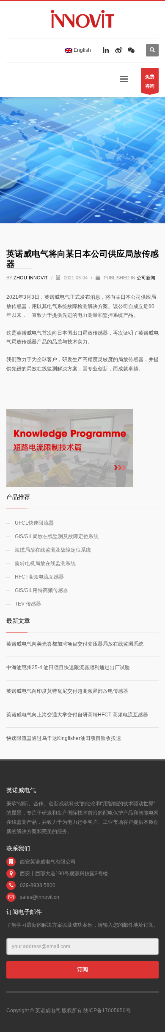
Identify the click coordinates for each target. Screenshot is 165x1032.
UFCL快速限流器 (34, 523)
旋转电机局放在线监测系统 (45, 563)
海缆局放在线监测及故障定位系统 (53, 550)
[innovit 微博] (118, 50)
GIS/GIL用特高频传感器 (41, 590)
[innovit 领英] (105, 50)
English (81, 50)
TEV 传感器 (28, 604)
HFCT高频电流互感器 (39, 577)
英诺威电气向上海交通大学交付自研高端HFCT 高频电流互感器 (77, 715)
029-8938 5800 (37, 885)
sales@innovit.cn (39, 897)
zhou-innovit (31, 277)
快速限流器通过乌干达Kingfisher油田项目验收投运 (63, 738)
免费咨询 (149, 81)
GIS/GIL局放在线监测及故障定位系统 (57, 536)
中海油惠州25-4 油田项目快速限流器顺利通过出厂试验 (68, 667)
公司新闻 (146, 277)
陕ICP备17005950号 (107, 1010)
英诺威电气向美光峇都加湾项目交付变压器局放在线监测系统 (74, 644)
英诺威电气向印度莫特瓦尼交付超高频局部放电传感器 (67, 691)
